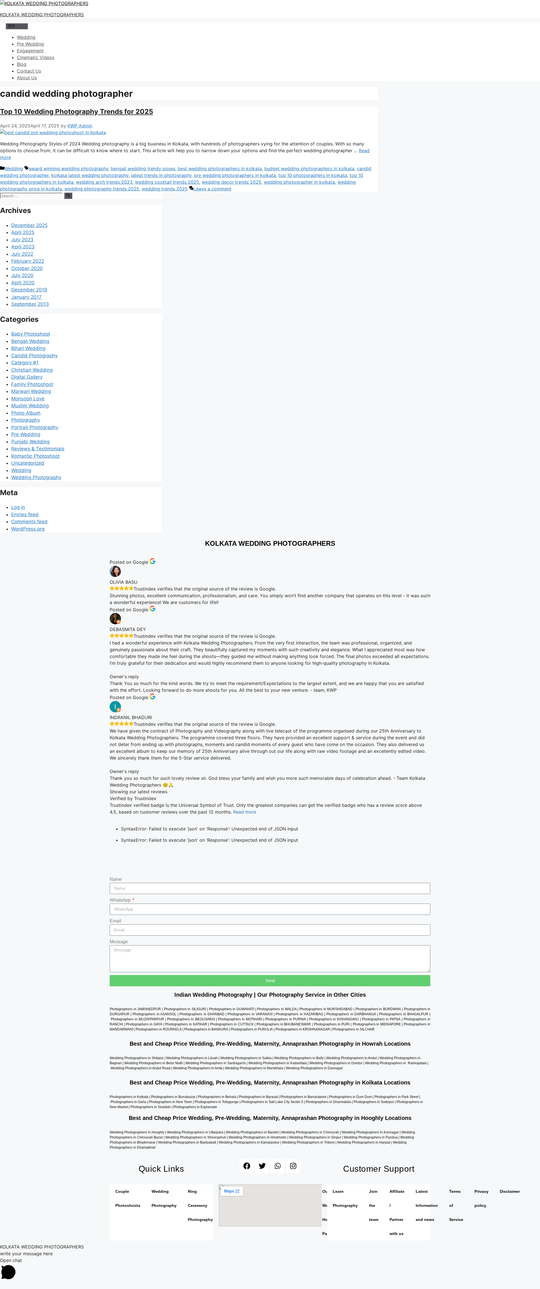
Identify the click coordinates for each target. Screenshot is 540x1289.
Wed (113, 1132)
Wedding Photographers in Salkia (246, 1058)
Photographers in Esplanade (195, 1107)
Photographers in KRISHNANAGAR (302, 1029)
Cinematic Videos (35, 57)
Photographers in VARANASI (250, 1014)
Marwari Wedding (31, 391)
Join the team (373, 1205)
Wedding (26, 37)
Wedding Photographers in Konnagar (370, 1132)
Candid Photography (34, 355)
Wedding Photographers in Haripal (363, 1142)
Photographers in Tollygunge (217, 1102)
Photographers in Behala (217, 1097)
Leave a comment (212, 189)
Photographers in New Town (170, 1102)
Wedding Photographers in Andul (351, 1058)
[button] (270, 1269)
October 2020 (27, 268)
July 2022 (22, 254)
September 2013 (30, 304)
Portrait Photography (34, 427)
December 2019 (29, 290)
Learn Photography (345, 1198)
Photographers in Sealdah (150, 1107)
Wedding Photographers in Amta (197, 1068)
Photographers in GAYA (144, 1024)
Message (119, 941)
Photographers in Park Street (396, 1097)
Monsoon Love (27, 398)
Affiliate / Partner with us (397, 1212)
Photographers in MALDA (276, 1009)
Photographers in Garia (128, 1102)
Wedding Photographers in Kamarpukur (249, 1142)
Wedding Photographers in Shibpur (137, 1058)
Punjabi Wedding (30, 441)
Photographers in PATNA (381, 1019)
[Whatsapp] (278, 1166)
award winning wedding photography (68, 168)
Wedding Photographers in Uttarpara (195, 1132)
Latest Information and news (427, 1205)
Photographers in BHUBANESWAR (283, 1024)
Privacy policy (481, 1198)
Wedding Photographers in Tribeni (308, 1142)
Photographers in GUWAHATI (231, 1009)
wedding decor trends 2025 (231, 182)
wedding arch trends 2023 (104, 182)
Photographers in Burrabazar (172, 1097)
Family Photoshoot (32, 384)
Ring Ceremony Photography (200, 1205)
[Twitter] (262, 1166)
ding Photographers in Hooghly (141, 1132)
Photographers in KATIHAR (186, 1024)
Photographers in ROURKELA (159, 1029)
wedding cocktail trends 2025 (167, 182)
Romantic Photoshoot (35, 456)
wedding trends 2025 (165, 189)
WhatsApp (121, 900)
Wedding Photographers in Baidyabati (186, 1142)
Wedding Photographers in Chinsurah (310, 1132)
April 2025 (22, 232)
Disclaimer (510, 1191)
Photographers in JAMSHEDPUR (135, 1009)
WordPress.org (27, 529)
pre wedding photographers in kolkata (235, 175)
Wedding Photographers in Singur (315, 1137)
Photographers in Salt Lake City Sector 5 (272, 1102)
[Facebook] (247, 1166)
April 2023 (23, 247)
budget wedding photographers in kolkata (309, 168)
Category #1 (25, 362)
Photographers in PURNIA (285, 1019)
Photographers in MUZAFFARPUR (137, 1019)
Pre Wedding (30, 44)
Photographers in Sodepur (374, 1102)
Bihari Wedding (28, 348)
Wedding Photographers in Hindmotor (258, 1137)
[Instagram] (293, 1166)
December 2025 (29, 225)
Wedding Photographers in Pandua (371, 1137)
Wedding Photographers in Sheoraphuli (195, 1137)
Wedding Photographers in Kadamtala (277, 1063)
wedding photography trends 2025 (101, 189)
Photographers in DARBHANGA (351, 1014)
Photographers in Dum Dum (350, 1097)
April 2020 (23, 283)
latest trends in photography (161, 175)
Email (115, 921)
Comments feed (29, 521)
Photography (25, 420)
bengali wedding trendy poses (143, 168)
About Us (27, 77)
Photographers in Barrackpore (303, 1097)
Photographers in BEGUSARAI (191, 1019)
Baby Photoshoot (30, 334)
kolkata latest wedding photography (90, 175)
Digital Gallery (26, 377)
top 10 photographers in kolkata (312, 175)
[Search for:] (32, 195)
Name (116, 879)
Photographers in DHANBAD (201, 1014)
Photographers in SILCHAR (353, 1029)
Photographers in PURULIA (252, 1029)
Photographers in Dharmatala (328, 1102)
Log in (18, 507)
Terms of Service (456, 1205)
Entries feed (25, 514)
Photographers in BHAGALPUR (403, 1014)
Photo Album (25, 413)
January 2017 (26, 297)
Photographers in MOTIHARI (240, 1019)
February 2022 (27, 261)
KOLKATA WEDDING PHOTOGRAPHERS (42, 14)
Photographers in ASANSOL (154, 1014)
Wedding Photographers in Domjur (336, 1063)
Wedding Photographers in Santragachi (215, 1063)
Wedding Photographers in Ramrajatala (396, 1063)
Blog (21, 64)
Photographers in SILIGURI (185, 1009)
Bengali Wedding (30, 341)
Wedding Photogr (299, 1068)
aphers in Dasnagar (328, 1068)
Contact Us (29, 71)
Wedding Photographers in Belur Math (153, 1063)
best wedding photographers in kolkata (220, 168)
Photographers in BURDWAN (378, 1009)
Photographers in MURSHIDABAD (326, 1009)
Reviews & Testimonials (37, 449)
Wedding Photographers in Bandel (252, 1132)
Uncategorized (27, 463)
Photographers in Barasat (258, 1097)
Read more (244, 812)
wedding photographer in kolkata (299, 182)
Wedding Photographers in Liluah (192, 1058)
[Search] (68, 195)
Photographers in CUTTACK (231, 1024)
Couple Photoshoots (127, 1198)
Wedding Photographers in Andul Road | (142, 1068)
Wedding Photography (36, 477)
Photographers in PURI (332, 1024)
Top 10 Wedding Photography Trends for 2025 (76, 111)
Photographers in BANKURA (206, 1029)
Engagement (30, 50)
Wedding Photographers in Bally (299, 1058)
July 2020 (22, 275)
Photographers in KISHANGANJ (334, 1019)
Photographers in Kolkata (129, 1097)
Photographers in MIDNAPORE (377, 1024)
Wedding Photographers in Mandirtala (254, 1068)
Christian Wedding (32, 370)
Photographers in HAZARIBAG (299, 1014)
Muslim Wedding (30, 405)
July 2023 (22, 239)
